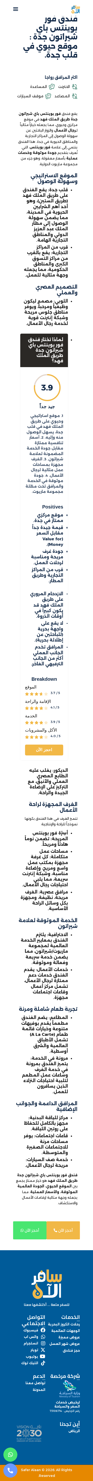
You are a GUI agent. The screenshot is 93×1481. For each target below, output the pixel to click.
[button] (15, 9)
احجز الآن (44, 749)
